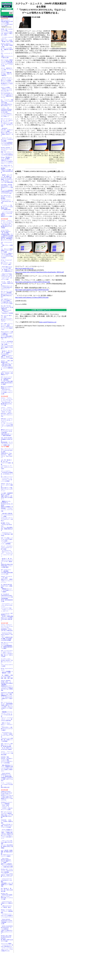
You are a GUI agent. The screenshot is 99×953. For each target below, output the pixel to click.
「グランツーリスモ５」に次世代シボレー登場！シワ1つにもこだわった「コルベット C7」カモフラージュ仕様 (7, 276)
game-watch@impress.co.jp (47, 322)
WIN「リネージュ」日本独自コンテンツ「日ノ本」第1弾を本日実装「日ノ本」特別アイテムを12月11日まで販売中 (7, 746)
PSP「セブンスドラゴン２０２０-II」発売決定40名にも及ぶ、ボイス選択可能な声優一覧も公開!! (7, 814)
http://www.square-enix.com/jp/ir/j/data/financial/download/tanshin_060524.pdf (39, 272)
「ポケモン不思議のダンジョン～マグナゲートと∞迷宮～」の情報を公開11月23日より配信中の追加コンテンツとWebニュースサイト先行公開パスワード (7, 834)
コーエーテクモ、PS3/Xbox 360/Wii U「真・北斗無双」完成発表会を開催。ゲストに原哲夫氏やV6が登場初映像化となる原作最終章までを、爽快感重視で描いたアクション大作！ (7, 235)
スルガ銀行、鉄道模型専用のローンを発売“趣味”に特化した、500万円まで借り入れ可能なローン (7, 496)
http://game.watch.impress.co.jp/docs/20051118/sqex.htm (32, 282)
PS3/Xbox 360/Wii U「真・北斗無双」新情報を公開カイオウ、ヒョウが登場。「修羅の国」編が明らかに (7, 47)
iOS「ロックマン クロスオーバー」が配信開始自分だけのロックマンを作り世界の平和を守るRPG (7, 294)
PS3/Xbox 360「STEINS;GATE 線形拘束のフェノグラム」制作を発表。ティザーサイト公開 (7, 896)
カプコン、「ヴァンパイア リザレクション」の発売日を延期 (7, 753)
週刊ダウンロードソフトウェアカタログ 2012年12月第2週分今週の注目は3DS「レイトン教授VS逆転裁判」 (7, 432)
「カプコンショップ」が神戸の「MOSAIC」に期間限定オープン (7, 373)
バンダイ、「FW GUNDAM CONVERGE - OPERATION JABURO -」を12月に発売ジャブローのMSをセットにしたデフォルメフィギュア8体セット (7, 112)
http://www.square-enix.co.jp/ (24, 268)
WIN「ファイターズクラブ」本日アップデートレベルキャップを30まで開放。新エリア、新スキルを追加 (7, 653)
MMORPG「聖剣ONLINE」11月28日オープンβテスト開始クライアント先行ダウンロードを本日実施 (7, 759)
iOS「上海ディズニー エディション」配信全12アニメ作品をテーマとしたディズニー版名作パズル (7, 326)
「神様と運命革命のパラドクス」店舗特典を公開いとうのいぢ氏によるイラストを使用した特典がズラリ (7, 768)
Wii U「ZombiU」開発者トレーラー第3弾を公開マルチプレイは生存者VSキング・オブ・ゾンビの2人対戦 (7, 62)
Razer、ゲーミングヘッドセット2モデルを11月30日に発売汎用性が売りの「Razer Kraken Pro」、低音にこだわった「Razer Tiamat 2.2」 (7, 453)
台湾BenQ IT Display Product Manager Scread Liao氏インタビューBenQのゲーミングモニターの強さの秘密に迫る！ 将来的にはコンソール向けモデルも (7, 795)
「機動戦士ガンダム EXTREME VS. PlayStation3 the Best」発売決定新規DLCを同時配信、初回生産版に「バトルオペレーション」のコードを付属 (7, 506)
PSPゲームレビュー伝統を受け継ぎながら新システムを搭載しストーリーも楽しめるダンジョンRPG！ (7, 22)
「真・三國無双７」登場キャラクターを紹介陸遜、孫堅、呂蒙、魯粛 (7, 677)
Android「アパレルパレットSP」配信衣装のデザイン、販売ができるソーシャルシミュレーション (7, 579)
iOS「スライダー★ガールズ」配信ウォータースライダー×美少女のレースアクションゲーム (7, 318)
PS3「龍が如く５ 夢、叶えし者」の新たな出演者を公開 (7, 890)
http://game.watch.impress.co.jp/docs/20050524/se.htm (32, 289)
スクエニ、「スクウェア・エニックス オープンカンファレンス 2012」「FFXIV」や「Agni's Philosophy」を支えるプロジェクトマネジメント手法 (7, 412)
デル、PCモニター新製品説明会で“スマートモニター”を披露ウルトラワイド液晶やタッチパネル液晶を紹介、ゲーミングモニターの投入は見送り (7, 253)
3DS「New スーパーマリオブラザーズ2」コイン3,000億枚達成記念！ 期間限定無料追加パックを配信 (7, 645)
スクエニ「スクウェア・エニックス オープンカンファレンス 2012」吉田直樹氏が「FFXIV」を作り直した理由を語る (7, 627)
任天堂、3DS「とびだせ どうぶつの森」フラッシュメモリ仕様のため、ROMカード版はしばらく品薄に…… (7, 32)
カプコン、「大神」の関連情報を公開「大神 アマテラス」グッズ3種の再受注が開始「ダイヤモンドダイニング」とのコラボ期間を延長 (7, 365)
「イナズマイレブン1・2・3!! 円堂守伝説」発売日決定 (7, 534)
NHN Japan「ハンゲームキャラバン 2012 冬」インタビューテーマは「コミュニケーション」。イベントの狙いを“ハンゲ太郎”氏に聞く (7, 423)
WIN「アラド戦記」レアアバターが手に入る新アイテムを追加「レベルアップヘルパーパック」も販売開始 (7, 540)
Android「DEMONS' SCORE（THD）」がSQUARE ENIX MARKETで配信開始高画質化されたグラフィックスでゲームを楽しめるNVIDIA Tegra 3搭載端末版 (7, 685)
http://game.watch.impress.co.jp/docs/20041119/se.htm (31, 297)
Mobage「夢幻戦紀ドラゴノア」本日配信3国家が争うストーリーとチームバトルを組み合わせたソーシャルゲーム (7, 160)
